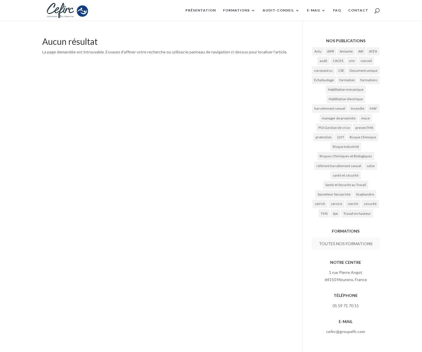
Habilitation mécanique (345, 89)
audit (323, 61)
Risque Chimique (363, 137)
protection (323, 137)
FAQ (337, 10)
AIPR (330, 51)
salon (371, 166)
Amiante (346, 51)
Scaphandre (365, 194)
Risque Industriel (346, 146)
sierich (353, 204)
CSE (341, 70)
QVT (340, 137)
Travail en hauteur (357, 213)
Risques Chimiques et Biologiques (346, 156)
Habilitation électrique (346, 99)
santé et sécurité (346, 175)
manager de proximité (339, 118)
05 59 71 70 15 (345, 305)
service (336, 204)
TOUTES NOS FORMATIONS (346, 243)
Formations (236, 10)
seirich (320, 204)
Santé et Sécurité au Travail (345, 185)
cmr (352, 61)
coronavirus (323, 70)
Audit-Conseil (278, 10)
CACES (338, 61)
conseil (366, 61)
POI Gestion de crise (334, 127)
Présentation (200, 10)
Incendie (357, 108)
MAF (373, 108)
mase (365, 118)
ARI (360, 51)
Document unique (364, 70)
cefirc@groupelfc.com (345, 331)
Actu (318, 51)
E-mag (313, 10)
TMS (324, 213)
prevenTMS (364, 127)
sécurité (370, 204)
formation (347, 80)
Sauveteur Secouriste (334, 194)
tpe (335, 213)
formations (369, 80)
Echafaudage (324, 80)
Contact (358, 10)
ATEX (373, 51)
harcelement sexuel (329, 108)
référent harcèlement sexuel (338, 166)
